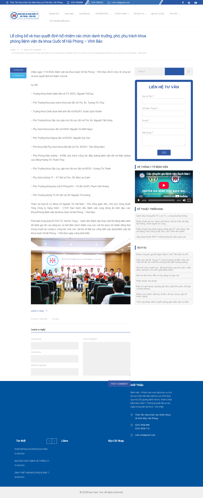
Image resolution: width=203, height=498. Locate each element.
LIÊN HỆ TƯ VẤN (157, 14)
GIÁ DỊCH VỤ (139, 14)
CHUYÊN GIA (84, 14)
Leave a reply (37, 310)
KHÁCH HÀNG (121, 14)
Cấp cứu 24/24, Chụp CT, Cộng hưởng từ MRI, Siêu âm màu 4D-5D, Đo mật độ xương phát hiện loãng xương (162, 261)
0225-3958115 (97, 2)
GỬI (164, 152)
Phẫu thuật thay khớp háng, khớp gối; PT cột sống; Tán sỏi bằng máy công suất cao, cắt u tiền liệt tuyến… (162, 230)
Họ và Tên (148, 96)
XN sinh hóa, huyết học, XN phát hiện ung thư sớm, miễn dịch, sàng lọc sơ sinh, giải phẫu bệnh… (163, 268)
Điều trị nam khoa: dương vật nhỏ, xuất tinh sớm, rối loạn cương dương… (163, 287)
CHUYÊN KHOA (102, 14)
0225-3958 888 (142, 424)
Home (12, 50)
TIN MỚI (55, 319)
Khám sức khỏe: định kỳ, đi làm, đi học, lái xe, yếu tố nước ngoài (161, 295)
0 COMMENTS (18, 76)
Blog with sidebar (32, 50)
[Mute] (184, 200)
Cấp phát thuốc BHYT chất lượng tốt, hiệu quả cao (161, 237)
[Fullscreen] (189, 200)
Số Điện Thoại (150, 108)
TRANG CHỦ (54, 14)
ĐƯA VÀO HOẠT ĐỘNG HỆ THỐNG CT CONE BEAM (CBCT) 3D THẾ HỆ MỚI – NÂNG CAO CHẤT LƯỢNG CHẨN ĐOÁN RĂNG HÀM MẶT (33, 461)
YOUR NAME (36, 339)
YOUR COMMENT (90, 339)
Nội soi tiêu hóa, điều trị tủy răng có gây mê (157, 275)
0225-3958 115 (142, 428)
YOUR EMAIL (36, 352)
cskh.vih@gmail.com (120, 2)
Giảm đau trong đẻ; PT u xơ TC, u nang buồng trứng (161, 216)
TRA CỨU (173, 14)
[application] (164, 186)
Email (145, 120)
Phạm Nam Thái (95, 492)
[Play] (138, 200)
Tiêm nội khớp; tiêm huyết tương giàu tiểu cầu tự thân (162, 302)
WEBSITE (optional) (38, 365)
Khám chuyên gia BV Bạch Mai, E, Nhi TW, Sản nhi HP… (162, 254)
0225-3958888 (77, 2)
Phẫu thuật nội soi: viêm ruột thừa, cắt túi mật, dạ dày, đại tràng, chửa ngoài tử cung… (162, 222)
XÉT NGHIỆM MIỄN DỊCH (60, 21)
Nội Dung (147, 132)
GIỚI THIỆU (69, 14)
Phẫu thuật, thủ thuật (146, 281)
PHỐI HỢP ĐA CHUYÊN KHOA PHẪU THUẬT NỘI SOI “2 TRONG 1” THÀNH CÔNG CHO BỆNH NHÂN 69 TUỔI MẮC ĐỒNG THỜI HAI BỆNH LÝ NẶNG (33, 449)
